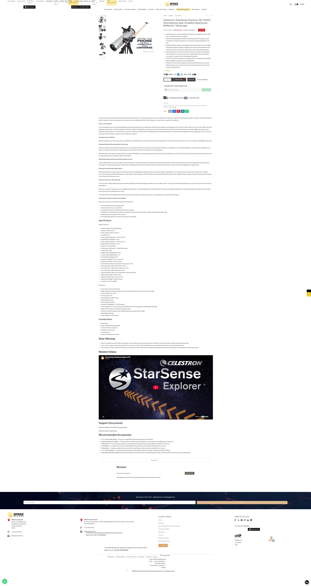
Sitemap (155, 557)
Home (164, 15)
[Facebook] (235, 520)
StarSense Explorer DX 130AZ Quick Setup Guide (113, 427)
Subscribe (242, 502)
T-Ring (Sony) (105, 448)
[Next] (151, 37)
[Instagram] (245, 520)
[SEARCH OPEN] (291, 4)
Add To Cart (179, 79)
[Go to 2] (102, 27)
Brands (171, 15)
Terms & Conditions (131, 557)
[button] (155, 460)
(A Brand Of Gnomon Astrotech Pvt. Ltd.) (149, 571)
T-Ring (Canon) (105, 444)
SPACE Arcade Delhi (17, 520)
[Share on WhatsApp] (187, 111)
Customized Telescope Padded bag (111, 452)
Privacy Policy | (141, 557)
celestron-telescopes (179, 105)
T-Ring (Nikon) (105, 446)
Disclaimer (149, 557)
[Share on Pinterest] (178, 111)
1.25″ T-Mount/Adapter (107, 450)
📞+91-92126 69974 (100, 535)
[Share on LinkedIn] (183, 111)
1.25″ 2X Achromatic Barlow (109, 439)
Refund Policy (111, 557)
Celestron (178, 15)
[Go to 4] (102, 45)
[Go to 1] (102, 19)
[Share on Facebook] (174, 111)
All (169, 105)
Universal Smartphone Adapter (110, 441)
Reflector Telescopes (202, 105)
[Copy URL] (170, 111)
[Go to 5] (102, 54)
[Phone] (307, 582)
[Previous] (112, 37)
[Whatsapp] (251, 520)
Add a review (189, 473)
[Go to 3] (102, 36)
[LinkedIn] (248, 520)
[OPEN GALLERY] (132, 37)
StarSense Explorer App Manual (108, 431)
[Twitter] (238, 520)
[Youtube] (241, 520)
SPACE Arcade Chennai (90, 519)
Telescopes (165, 107)
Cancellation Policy (120, 557)
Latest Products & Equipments (190, 105)
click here (209, 141)
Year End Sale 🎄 (172, 107)
